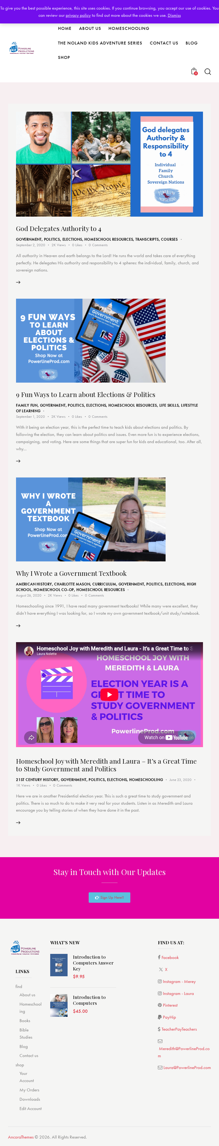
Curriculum (104, 584)
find (18, 986)
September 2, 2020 (30, 244)
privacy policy (78, 15)
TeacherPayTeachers (179, 1029)
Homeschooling (146, 779)
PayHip (169, 1017)
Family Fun (27, 405)
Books (24, 1020)
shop (19, 1065)
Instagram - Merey (179, 981)
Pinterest (170, 1005)
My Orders (29, 1090)
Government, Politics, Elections (49, 239)
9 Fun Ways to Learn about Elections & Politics (85, 394)
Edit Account (30, 1108)
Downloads (29, 1099)
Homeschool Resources (108, 239)
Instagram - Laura (178, 993)
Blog (23, 1046)
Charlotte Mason (72, 584)
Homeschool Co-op (54, 589)
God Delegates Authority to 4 (58, 228)
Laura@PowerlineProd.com (187, 1067)
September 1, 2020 (30, 416)
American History (34, 584)
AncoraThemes (21, 1137)
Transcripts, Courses (156, 239)
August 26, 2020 (28, 595)
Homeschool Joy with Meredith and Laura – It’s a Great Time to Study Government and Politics (106, 764)
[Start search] (208, 72)
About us (27, 995)
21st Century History (37, 779)
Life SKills (169, 405)
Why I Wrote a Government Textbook (71, 573)
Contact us (28, 1055)
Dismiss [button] (174, 15)
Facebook (170, 957)
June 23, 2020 (180, 779)
